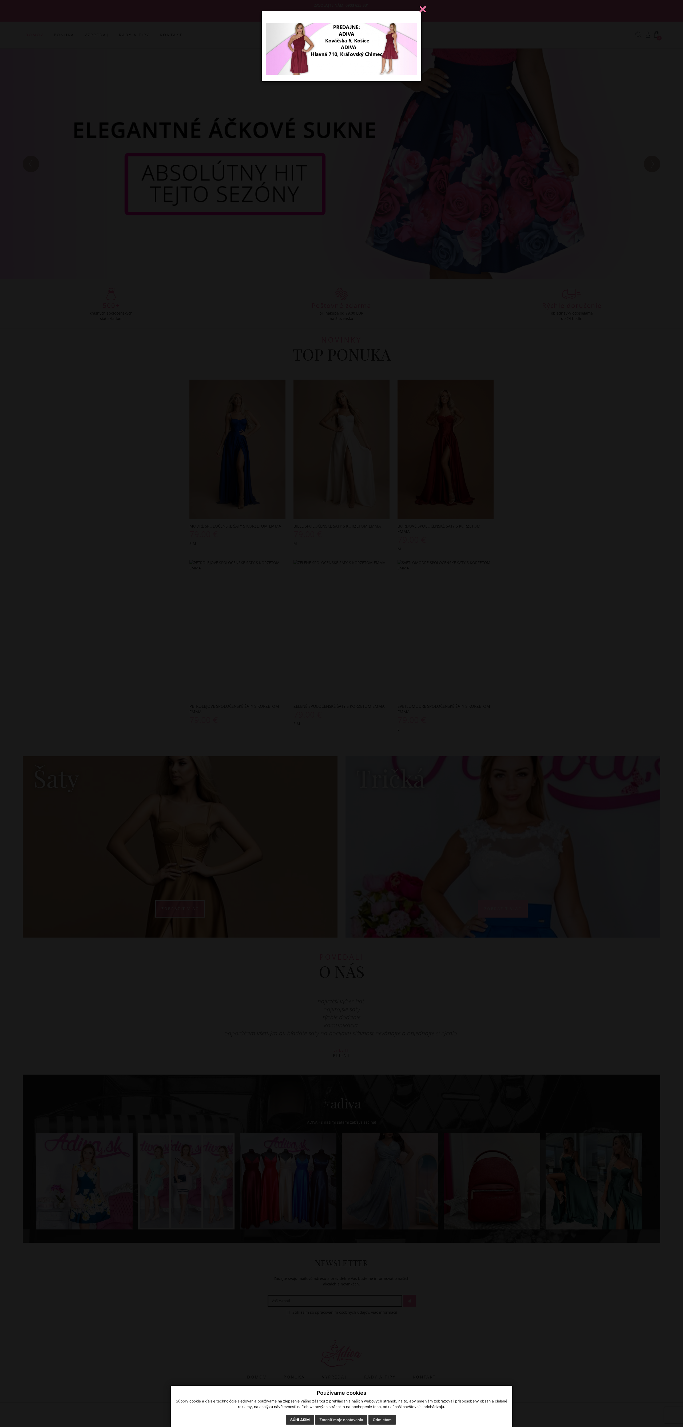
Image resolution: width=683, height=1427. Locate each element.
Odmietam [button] (382, 1419)
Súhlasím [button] (300, 1419)
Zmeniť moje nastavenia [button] (341, 1419)
